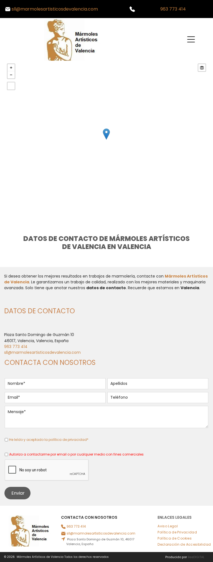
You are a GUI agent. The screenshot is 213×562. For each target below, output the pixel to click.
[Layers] (202, 67)
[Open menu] (191, 39)
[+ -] (106, 140)
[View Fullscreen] (11, 86)
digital (198, 557)
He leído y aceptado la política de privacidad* (48, 439)
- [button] (11, 74)
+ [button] (11, 67)
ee (191, 557)
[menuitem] (170, 526)
